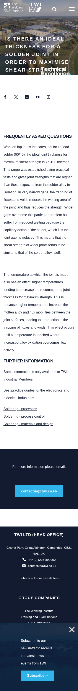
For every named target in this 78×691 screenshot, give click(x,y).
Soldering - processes (20, 409)
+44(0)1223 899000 (42, 559)
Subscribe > (37, 676)
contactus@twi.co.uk (39, 491)
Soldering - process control (24, 416)
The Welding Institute (39, 611)
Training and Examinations (39, 617)
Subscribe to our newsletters (39, 578)
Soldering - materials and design (28, 424)
